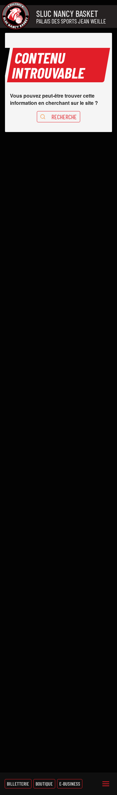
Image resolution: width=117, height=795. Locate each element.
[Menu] (106, 783)
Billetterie (18, 784)
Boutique (44, 784)
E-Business (69, 784)
